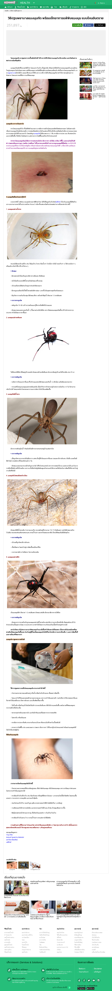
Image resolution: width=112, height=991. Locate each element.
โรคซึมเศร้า (42, 952)
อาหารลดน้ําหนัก (9, 932)
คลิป (85, 7)
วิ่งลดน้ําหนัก (25, 945)
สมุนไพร (59, 952)
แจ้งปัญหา (97, 972)
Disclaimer (98, 969)
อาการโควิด (42, 940)
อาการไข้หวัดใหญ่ (44, 932)
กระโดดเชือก (25, 937)
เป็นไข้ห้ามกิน (96, 937)
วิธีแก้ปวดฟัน (95, 940)
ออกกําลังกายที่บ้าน (27, 935)
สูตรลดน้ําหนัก (8, 945)
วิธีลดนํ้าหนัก (7, 952)
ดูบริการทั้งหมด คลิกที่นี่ (60, 987)
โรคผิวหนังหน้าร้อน (44, 950)
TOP (107, 988)
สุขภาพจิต (46, 7)
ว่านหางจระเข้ (60, 942)
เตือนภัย (64, 7)
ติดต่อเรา (82, 969)
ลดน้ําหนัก (25, 952)
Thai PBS (9, 835)
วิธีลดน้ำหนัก (21, 7)
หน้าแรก (10, 7)
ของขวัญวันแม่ (78, 932)
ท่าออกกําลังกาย (26, 950)
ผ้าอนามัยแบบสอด (97, 932)
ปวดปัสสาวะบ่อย (96, 942)
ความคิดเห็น (78, 25)
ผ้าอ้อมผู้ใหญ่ (78, 935)
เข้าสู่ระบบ (102, 3)
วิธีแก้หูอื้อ (77, 947)
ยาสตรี (94, 950)
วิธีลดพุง (24, 947)
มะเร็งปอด (42, 937)
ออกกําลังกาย (25, 932)
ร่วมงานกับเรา (84, 972)
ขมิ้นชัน (59, 937)
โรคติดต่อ (42, 942)
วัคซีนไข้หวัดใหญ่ (44, 935)
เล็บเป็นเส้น (95, 945)
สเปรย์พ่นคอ (95, 947)
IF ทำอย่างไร (8, 935)
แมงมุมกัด (37, 133)
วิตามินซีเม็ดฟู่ (78, 942)
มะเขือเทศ (60, 945)
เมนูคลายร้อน (78, 940)
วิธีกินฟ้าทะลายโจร (62, 935)
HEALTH (25, 3)
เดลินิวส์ (57, 202)
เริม (40, 945)
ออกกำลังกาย (34, 7)
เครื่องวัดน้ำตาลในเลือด (98, 952)
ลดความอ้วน (7, 950)
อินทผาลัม (60, 940)
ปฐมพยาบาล (12, 73)
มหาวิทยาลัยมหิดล (12, 840)
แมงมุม (24, 869)
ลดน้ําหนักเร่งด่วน (9, 937)
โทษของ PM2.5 (79, 952)
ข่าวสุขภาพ (75, 7)
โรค (55, 7)
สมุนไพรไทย (60, 932)
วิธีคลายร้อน (77, 945)
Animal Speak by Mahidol (15, 837)
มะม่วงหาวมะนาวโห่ (62, 947)
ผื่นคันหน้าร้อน (43, 947)
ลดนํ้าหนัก (7, 940)
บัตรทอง (94, 935)
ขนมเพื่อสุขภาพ (78, 937)
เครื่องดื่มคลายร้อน (79, 950)
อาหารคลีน (7, 942)
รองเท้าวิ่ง (24, 942)
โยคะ (23, 940)
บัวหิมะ (59, 950)
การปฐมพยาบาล (35, 869)
